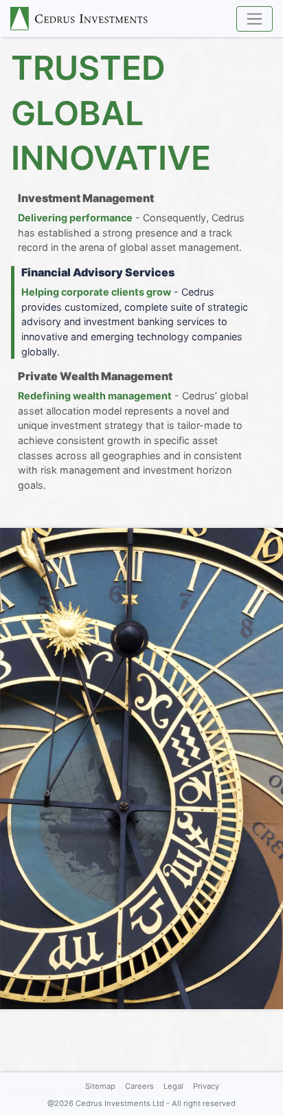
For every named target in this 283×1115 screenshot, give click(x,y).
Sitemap (100, 1086)
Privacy (206, 1086)
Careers (139, 1086)
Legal (173, 1086)
